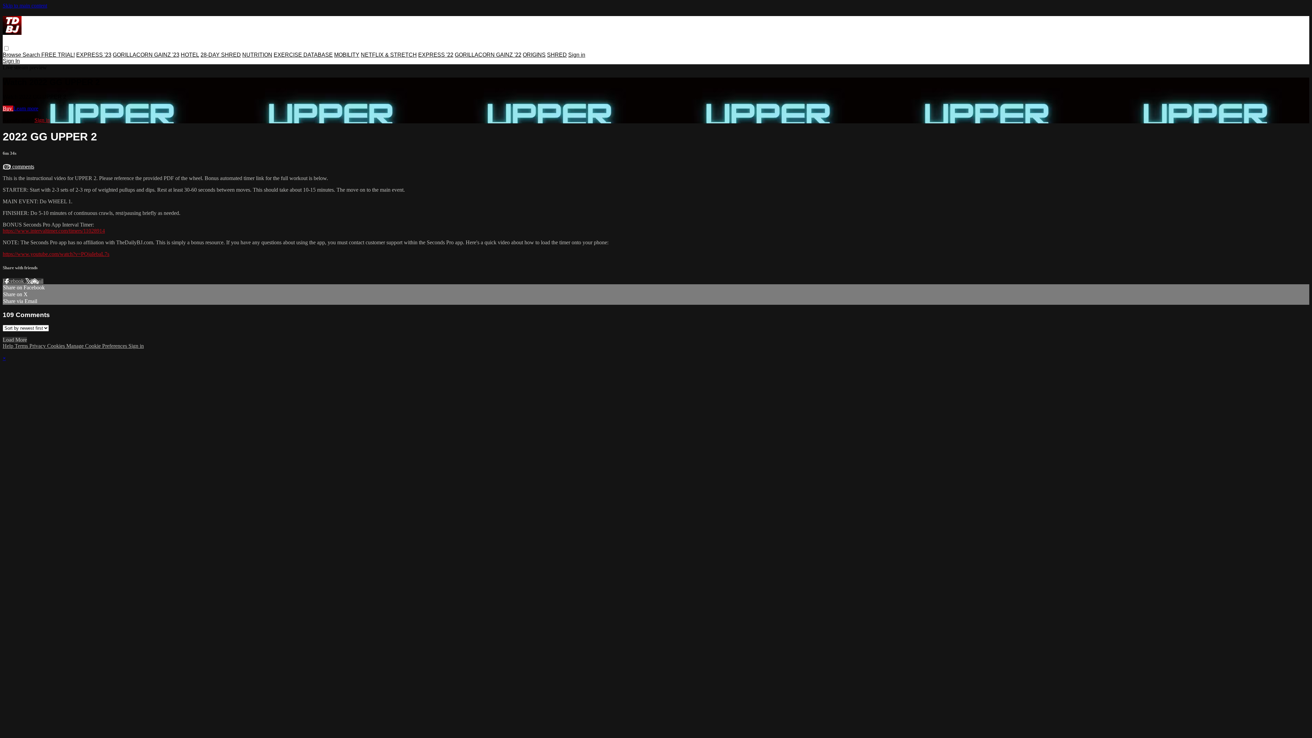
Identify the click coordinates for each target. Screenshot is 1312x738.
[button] (6, 48)
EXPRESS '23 (93, 55)
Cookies (56, 346)
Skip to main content (25, 6)
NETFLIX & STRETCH (389, 55)
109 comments (18, 166)
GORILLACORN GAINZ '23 (146, 55)
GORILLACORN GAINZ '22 (488, 55)
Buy (8, 108)
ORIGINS (534, 55)
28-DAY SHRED (221, 55)
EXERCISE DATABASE (303, 55)
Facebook (14, 281)
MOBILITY (346, 55)
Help (9, 346)
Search (32, 55)
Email (37, 281)
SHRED (557, 55)
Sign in (576, 55)
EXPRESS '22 (435, 55)
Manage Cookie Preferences (97, 346)
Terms (22, 346)
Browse (13, 55)
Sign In (11, 61)
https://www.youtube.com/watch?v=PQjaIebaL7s (56, 254)
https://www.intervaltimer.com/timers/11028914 (54, 231)
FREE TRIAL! (58, 55)
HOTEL (190, 55)
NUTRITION (257, 55)
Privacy (38, 346)
